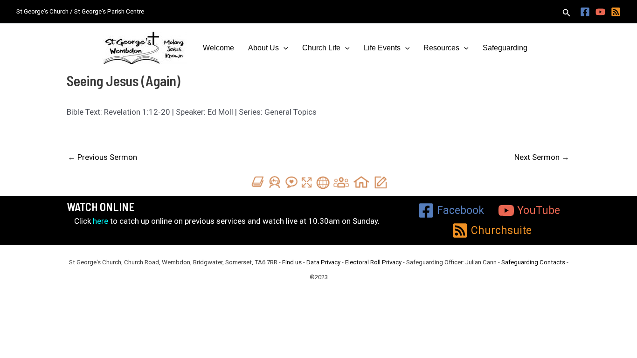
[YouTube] (600, 12)
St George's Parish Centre (109, 11)
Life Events (382, 48)
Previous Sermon (102, 157)
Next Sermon (541, 157)
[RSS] (616, 12)
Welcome (218, 48)
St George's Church (42, 11)
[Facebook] (585, 12)
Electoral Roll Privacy (373, 262)
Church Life (321, 48)
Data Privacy (323, 262)
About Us (263, 48)
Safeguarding (505, 48)
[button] (566, 13)
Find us (292, 262)
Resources (441, 48)
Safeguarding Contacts (533, 262)
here (100, 221)
